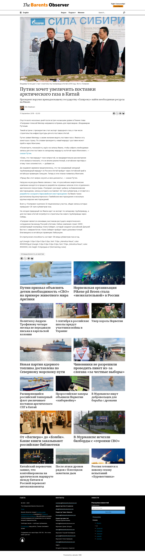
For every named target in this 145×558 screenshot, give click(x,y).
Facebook (99, 528)
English (26, 13)
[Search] (124, 12)
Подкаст (72, 13)
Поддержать (25, 526)
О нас (22, 509)
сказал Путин (25, 153)
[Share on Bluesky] (123, 113)
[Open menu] (21, 12)
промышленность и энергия (32, 254)
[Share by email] (120, 113)
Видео (63, 13)
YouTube (99, 539)
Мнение (81, 13)
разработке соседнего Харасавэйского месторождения (43, 194)
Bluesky (99, 523)
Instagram (99, 531)
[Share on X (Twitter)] (117, 113)
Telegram (99, 533)
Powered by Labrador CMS (73, 555)
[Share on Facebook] (113, 113)
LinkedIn (99, 536)
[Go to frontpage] (46, 5)
